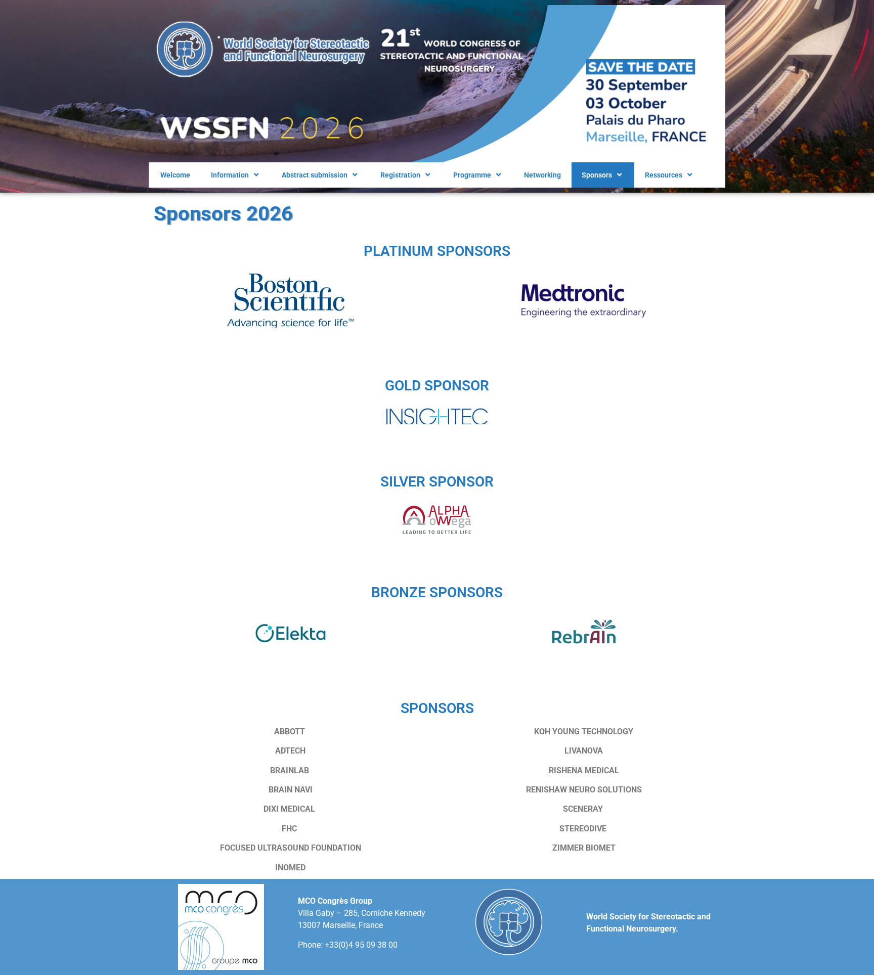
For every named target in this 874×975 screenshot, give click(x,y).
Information (230, 175)
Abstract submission (314, 175)
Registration (400, 175)
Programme (472, 175)
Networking (542, 175)
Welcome (174, 175)
